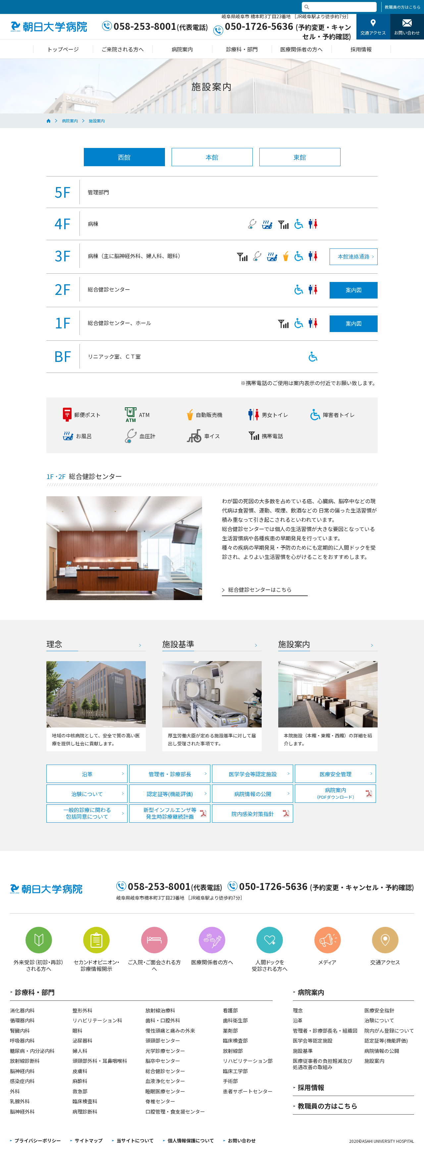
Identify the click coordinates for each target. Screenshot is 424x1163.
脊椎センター (160, 1101)
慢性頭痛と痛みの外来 (170, 1031)
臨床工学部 (235, 1071)
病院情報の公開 (252, 794)
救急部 (80, 1091)
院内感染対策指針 (253, 814)
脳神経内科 (22, 1071)
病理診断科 (85, 1112)
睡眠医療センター (165, 1091)
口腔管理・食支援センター (175, 1112)
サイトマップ (89, 1140)
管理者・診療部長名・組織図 (325, 1031)
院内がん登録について (389, 1031)
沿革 (87, 774)
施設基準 (303, 1051)
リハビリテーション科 (97, 1020)
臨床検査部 (235, 1041)
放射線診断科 (25, 1061)
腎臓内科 (20, 1031)
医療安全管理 (335, 774)
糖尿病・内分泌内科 (32, 1051)
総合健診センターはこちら (260, 589)
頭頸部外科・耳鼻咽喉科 (100, 1061)
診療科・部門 (35, 993)
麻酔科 (80, 1081)
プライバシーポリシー (38, 1140)
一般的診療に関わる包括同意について (87, 813)
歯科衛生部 (235, 1020)
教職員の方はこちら (403, 7)
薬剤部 (230, 1031)
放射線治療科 (160, 1010)
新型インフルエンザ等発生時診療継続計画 (169, 813)
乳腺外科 (20, 1101)
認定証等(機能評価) (170, 794)
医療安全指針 (379, 1010)
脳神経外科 (22, 1112)
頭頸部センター (162, 1041)
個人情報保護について (191, 1140)
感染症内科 (22, 1081)
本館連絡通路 (354, 256)
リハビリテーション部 (248, 1061)
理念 (298, 1010)
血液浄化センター (165, 1081)
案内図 (354, 290)
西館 (124, 157)
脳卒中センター (162, 1061)
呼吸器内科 (22, 1041)
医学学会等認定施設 (253, 774)
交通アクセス (373, 33)
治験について (87, 794)
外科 (15, 1091)
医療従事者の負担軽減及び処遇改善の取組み (322, 1064)
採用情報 (311, 1088)
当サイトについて (135, 1140)
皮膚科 (80, 1071)
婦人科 (80, 1051)
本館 (212, 157)
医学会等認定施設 (313, 1041)
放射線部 (233, 1051)
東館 (299, 157)
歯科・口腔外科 (162, 1020)
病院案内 (70, 121)
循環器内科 (22, 1020)
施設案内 (374, 1061)
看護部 (230, 1010)
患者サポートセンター (248, 1091)
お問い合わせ (407, 33)
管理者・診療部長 (170, 774)
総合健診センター (165, 1071)
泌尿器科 (82, 1041)
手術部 (230, 1081)
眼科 (77, 1031)
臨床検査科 (85, 1101)
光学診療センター (165, 1051)
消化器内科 (22, 1010)
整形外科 (82, 1010)
